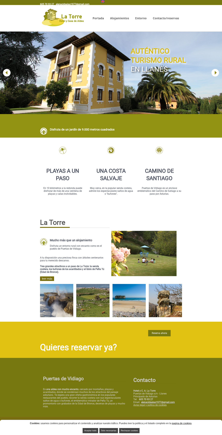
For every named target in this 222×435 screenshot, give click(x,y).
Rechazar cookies (129, 430)
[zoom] (144, 274)
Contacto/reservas (166, 18)
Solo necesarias (108, 430)
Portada (98, 18)
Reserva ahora (159, 333)
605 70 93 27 (47, 4)
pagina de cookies (181, 423)
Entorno (141, 18)
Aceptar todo (90, 430)
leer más (47, 278)
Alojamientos (119, 18)
